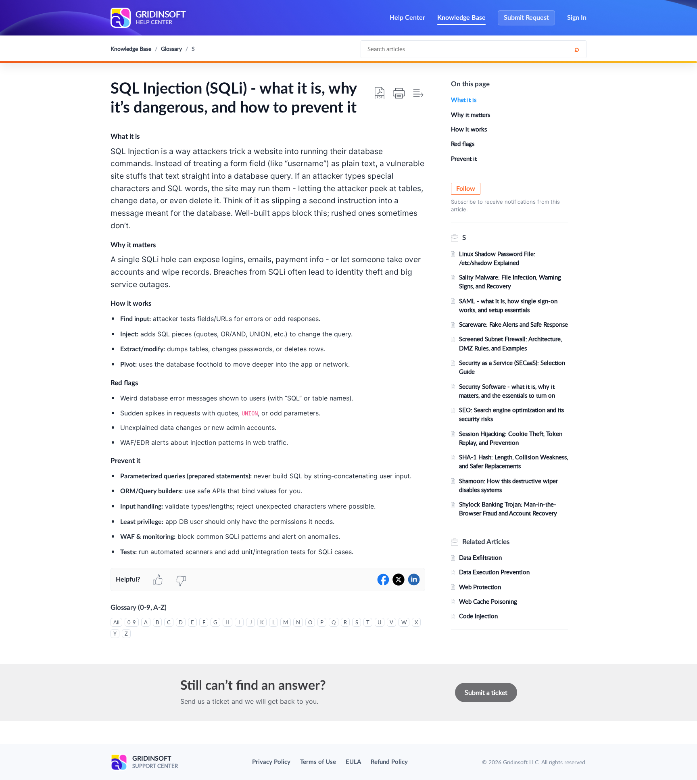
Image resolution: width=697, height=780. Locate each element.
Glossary (171, 48)
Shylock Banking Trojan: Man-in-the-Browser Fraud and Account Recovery (508, 508)
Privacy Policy (271, 762)
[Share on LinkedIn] (414, 580)
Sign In (576, 18)
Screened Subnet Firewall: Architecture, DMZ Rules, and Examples (510, 343)
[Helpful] (158, 579)
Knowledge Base (461, 18)
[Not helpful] (181, 579)
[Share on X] (398, 580)
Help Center (407, 18)
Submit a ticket (486, 692)
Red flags (462, 143)
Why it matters (470, 114)
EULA (353, 762)
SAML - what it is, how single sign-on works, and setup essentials (508, 305)
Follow (465, 189)
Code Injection (478, 615)
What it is (463, 99)
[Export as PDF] (379, 93)
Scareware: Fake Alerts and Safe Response (513, 324)
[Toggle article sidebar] (418, 93)
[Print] (399, 93)
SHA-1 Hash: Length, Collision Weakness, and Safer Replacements (513, 461)
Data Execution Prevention (494, 571)
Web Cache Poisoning (488, 601)
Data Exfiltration (480, 557)
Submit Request (526, 18)
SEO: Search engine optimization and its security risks (511, 414)
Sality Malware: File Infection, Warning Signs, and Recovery (510, 281)
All (116, 622)
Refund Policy (389, 762)
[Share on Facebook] (383, 580)
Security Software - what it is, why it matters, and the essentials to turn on (507, 391)
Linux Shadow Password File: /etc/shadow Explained (497, 258)
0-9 (131, 622)
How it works (469, 129)
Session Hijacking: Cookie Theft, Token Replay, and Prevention (510, 438)
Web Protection (480, 586)
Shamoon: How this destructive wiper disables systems (508, 485)
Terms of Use (318, 762)
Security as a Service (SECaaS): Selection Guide (512, 367)
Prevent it (464, 158)
